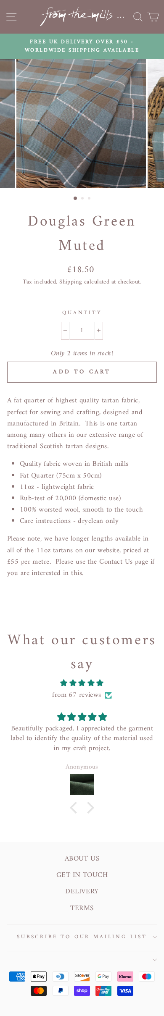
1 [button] (76, 199)
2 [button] (83, 199)
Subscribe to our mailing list (82, 937)
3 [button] (90, 199)
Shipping (70, 282)
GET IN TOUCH (82, 875)
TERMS (81, 908)
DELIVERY (81, 891)
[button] (76, 808)
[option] (82, 46)
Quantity (82, 313)
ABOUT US (82, 859)
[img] (82, 683)
